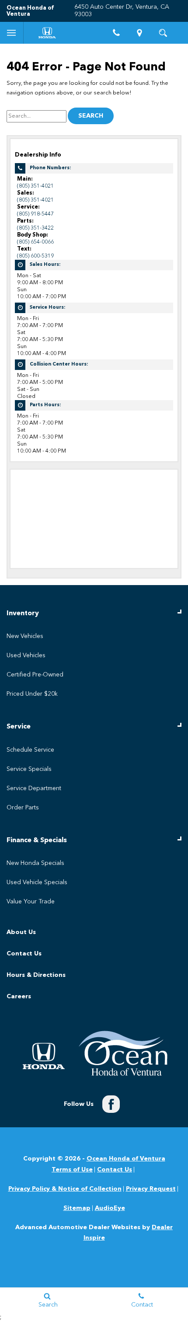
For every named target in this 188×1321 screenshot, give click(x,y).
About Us (21, 932)
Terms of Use (72, 1170)
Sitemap (77, 1208)
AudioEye (110, 1208)
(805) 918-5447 (35, 214)
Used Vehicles (26, 655)
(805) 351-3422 (35, 228)
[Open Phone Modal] (116, 33)
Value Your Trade (31, 902)
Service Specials (29, 769)
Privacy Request (151, 1189)
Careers (19, 996)
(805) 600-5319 (35, 256)
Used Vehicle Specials (37, 882)
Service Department (34, 788)
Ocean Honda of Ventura (126, 1159)
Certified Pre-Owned (35, 675)
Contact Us (24, 954)
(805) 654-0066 (35, 242)
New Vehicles (25, 636)
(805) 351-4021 (35, 186)
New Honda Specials (35, 863)
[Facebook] (111, 1104)
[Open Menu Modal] (12, 33)
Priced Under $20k (32, 694)
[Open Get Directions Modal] (140, 33)
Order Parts (23, 808)
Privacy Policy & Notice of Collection (65, 1189)
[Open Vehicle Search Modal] (163, 33)
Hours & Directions (36, 975)
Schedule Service (30, 750)
